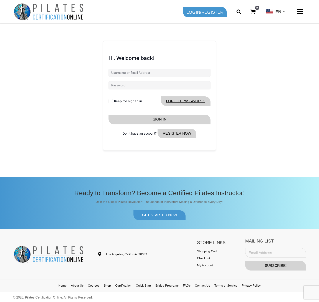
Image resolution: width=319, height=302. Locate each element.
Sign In (159, 119)
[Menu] (300, 11)
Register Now (177, 133)
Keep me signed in (128, 101)
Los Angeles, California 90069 (126, 254)
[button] (205, 12)
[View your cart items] (252, 11)
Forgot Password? (185, 101)
